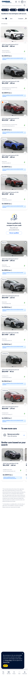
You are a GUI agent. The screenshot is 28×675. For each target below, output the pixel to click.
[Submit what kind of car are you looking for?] (24, 5)
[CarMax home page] (6, 2)
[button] (5, 10)
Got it (5, 665)
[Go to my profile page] (24, 1)
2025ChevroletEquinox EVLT (10, 44)
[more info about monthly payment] (11, 56)
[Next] (25, 34)
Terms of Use (6, 662)
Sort (11, 18)
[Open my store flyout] (16, 1)
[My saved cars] (19, 1)
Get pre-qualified (14, 233)
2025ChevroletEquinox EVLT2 (10, 118)
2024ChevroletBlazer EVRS (10, 463)
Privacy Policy (8, 660)
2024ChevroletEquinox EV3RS (10, 81)
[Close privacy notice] (22, 653)
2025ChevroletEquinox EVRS (10, 155)
